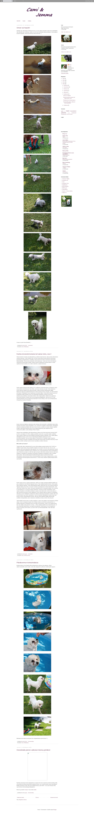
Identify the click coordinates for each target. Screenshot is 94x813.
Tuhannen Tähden (66, 166)
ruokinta (25, 555)
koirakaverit (74, 112)
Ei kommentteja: (31, 741)
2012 (64, 80)
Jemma (29, 21)
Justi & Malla (65, 140)
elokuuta (65, 92)
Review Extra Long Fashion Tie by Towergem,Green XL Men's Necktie (69, 142)
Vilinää (64, 171)
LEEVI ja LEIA (66, 146)
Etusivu (37, 797)
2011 (64, 82)
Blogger (54, 809)
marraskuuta (66, 87)
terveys (28, 555)
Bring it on (65, 133)
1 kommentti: (30, 345)
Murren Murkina (65, 186)
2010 (64, 83)
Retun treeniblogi (66, 162)
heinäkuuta (66, 94)
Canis (63, 181)
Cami (24, 21)
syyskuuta (66, 90)
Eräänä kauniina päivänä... (68, 159)
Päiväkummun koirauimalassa (27, 562)
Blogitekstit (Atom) (22, 799)
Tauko (64, 136)
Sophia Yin (64, 192)
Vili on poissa (65, 172)
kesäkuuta (66, 105)
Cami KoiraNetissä (65, 32)
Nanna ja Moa (65, 150)
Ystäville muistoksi (66, 155)
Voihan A (64, 163)
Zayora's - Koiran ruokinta (67, 191)
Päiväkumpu (26, 346)
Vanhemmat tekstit (54, 797)
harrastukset (73, 111)
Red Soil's (65, 158)
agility (62, 111)
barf (64, 111)
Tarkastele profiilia (64, 73)
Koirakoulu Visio (65, 183)
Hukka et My (65, 135)
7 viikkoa (64, 167)
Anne (70, 64)
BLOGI (18, 21)
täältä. (35, 789)
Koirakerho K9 (65, 180)
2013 (64, 78)
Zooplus (26, 789)
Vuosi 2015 (65, 147)
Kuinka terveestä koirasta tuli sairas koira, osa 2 (34, 354)
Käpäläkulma (64, 184)
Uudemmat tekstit (20, 797)
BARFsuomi (64, 187)
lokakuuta (66, 88)
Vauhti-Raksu (65, 189)
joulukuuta (66, 85)
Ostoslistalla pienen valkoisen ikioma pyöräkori (33, 750)
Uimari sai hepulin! (23, 28)
